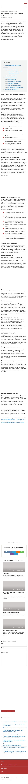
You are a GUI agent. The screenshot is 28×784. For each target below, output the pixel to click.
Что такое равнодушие (10, 630)
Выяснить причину (11, 79)
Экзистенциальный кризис (11, 612)
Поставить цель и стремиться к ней (15, 87)
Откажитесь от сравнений (13, 73)
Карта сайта (4, 768)
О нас (2, 761)
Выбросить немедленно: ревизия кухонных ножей (15, 727)
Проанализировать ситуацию (14, 81)
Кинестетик (6, 573)
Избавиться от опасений (12, 83)
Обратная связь (5, 771)
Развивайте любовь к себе (11, 89)
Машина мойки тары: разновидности (11, 734)
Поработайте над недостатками (14, 71)
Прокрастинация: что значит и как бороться (13, 592)
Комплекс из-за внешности (11, 69)
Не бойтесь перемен (12, 75)
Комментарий (4, 652)
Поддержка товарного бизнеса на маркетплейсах (15, 721)
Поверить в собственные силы (14, 85)
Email (2, 647)
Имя (2, 643)
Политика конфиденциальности (8, 764)
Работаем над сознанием (11, 77)
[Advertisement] (14, 483)
